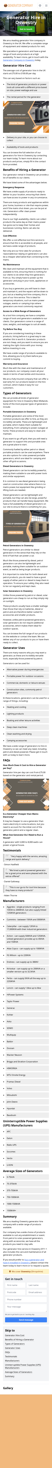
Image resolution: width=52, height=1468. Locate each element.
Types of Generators (15, 1343)
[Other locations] (40, 5)
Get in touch (26, 29)
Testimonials (11, 1356)
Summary (9, 1376)
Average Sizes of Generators (18, 1372)
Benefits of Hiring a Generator (19, 1339)
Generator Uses (12, 1348)
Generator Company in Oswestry (18, 60)
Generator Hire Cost (14, 1335)
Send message (26, 1319)
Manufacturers (12, 1360)
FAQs (7, 1352)
